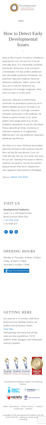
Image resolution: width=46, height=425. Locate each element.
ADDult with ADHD (19, 177)
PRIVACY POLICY (27, 406)
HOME (5, 406)
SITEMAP (28, 409)
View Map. (9, 329)
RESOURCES (14, 406)
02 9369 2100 (11, 220)
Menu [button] (21, 21)
